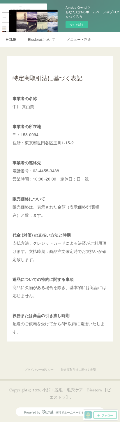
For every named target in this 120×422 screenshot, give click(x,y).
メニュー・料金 (79, 39)
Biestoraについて (41, 39)
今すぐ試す (77, 24)
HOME (11, 39)
